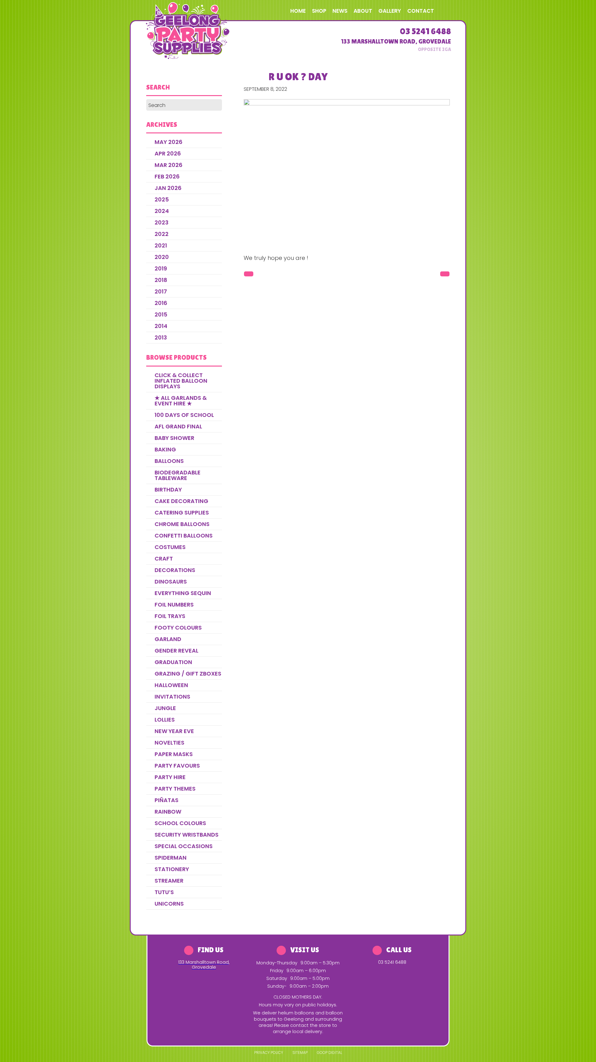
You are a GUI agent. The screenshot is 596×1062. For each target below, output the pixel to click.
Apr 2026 (168, 153)
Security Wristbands (187, 834)
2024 (162, 211)
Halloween (171, 685)
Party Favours (177, 765)
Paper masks (174, 754)
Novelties (169, 742)
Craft (164, 558)
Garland (168, 639)
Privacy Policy (268, 1052)
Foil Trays (170, 616)
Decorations (175, 570)
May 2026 (169, 142)
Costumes (170, 547)
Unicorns (169, 903)
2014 (161, 326)
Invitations (172, 696)
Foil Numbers (174, 604)
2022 (162, 234)
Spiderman (171, 857)
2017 (161, 291)
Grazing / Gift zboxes (188, 673)
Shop (319, 11)
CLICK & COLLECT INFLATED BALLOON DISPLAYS (181, 380)
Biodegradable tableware (178, 475)
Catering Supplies (182, 512)
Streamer (169, 880)
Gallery (389, 11)
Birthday (168, 489)
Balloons (169, 461)
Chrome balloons (182, 524)
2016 (161, 303)
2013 (161, 337)
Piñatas (166, 800)
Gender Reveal (176, 650)
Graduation (173, 662)
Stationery (172, 869)
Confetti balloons (184, 535)
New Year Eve (174, 731)
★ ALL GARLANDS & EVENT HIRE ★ (181, 400)
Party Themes (175, 788)
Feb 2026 (167, 176)
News (339, 11)
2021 (161, 245)
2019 (161, 268)
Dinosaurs (171, 581)
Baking (165, 449)
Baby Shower (174, 438)
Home (298, 11)
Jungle (165, 708)
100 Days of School (184, 415)
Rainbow (168, 811)
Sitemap (300, 1052)
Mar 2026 (169, 165)
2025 (162, 199)
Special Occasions (184, 846)
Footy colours (178, 627)
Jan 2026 (168, 188)
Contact (420, 11)
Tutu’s (164, 892)
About (363, 11)
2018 (161, 280)
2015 (161, 314)
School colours (180, 823)
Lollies (165, 719)
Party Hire (170, 777)
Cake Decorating (181, 501)
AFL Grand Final (178, 426)
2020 (162, 257)
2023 (162, 222)
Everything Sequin (183, 593)
